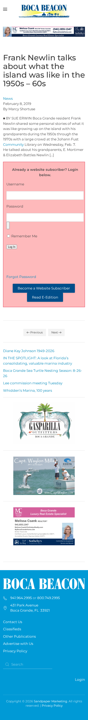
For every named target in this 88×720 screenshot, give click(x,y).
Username (15, 184)
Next (54, 332)
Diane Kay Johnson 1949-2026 (28, 351)
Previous (36, 332)
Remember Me (23, 236)
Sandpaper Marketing (50, 701)
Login (80, 680)
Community (13, 144)
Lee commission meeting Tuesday (32, 383)
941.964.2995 (21, 598)
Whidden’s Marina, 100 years (27, 390)
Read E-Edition (45, 297)
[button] (5, 9)
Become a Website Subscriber (44, 288)
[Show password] (8, 225)
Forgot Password (21, 277)
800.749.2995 (48, 598)
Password (14, 206)
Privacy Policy (15, 651)
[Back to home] (44, 9)
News (8, 98)
